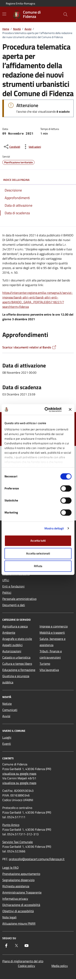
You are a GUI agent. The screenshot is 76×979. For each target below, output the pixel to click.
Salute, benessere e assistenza (52, 641)
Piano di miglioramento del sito (22, 961)
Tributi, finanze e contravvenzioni (51, 654)
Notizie (7, 703)
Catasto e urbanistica (16, 657)
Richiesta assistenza (15, 886)
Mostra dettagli (54, 528)
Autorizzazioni (11, 651)
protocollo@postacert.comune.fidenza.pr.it (37, 859)
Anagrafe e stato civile (17, 638)
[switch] (66, 488)
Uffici (5, 580)
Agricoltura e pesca (15, 626)
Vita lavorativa (49, 669)
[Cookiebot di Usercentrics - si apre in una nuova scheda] (46, 409)
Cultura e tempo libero (17, 663)
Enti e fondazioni (13, 586)
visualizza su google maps (19, 773)
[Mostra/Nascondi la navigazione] (4, 14)
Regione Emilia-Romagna (20, 3)
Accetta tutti (38, 540)
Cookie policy (26, 965)
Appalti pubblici (12, 645)
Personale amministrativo (19, 598)
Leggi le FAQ (10, 867)
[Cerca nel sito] (65, 14)
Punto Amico (10, 824)
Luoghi (6, 737)
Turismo (45, 663)
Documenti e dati (13, 605)
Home (5, 29)
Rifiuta (38, 566)
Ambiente (8, 632)
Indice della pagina (16, 180)
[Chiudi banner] (70, 409)
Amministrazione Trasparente (22, 892)
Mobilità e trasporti (52, 632)
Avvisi (28, 29)
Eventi (6, 743)
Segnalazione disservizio (18, 880)
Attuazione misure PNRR (18, 923)
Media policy (59, 965)
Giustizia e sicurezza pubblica (15, 679)
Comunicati (9, 709)
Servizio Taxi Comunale (17, 842)
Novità (17, 29)
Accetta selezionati (38, 553)
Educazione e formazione (18, 669)
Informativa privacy (15, 898)
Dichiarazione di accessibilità (21, 904)
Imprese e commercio (54, 626)
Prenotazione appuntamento (21, 873)
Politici (6, 592)
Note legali (9, 917)
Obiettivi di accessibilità (18, 911)
